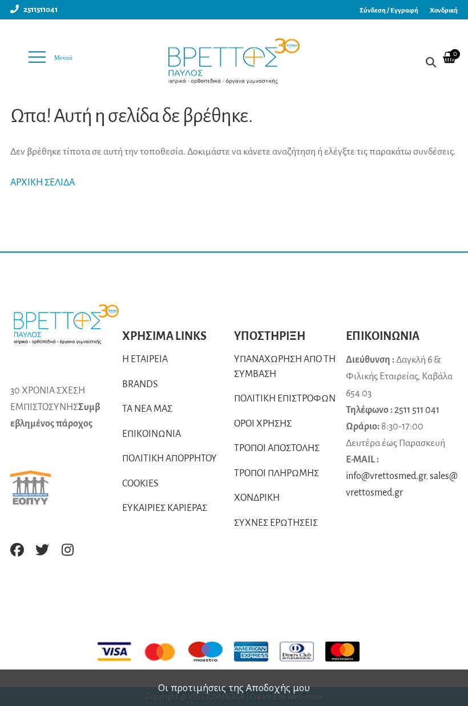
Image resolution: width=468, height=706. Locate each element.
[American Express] (257, 652)
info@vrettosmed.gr (386, 476)
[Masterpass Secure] (348, 652)
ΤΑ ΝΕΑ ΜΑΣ (147, 409)
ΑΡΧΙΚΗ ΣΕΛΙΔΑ (42, 182)
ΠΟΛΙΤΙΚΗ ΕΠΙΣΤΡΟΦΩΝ (285, 398)
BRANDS (140, 384)
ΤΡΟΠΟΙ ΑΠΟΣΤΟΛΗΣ (277, 448)
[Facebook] (17, 550)
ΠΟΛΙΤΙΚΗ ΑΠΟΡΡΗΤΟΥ (169, 458)
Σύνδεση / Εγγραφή (389, 10)
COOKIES (140, 483)
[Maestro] (211, 652)
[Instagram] (67, 550)
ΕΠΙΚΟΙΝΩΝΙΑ (151, 434)
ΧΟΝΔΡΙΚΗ (257, 498)
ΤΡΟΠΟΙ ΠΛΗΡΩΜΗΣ (276, 473)
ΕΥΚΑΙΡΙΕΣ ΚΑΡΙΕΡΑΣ (164, 508)
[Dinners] (302, 652)
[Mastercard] (165, 652)
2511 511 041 (416, 410)
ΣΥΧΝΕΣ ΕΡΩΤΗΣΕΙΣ (276, 523)
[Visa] (120, 652)
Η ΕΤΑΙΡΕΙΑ (145, 359)
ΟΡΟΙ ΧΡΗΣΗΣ (263, 424)
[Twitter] (42, 550)
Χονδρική (444, 10)
